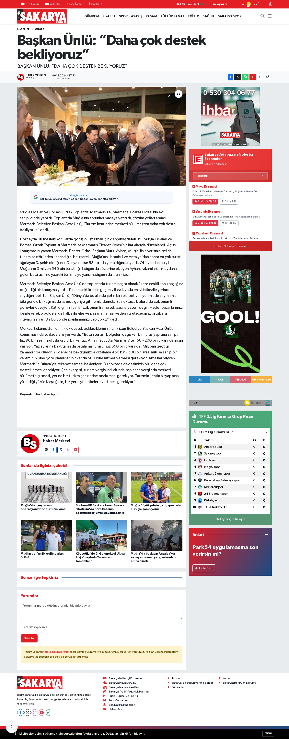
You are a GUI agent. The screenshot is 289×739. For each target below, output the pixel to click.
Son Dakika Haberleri (122, 704)
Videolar (55, 4)
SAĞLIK (208, 16)
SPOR (123, 16)
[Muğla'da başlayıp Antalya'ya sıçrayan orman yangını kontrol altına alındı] (156, 535)
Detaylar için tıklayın (230, 519)
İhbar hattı (95, 4)
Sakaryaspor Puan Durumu (239, 682)
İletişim (176, 678)
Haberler (23, 29)
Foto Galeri (31, 4)
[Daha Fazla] (252, 77)
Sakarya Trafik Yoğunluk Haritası (129, 691)
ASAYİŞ (136, 16)
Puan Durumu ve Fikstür (123, 695)
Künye (227, 678)
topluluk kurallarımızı (56, 651)
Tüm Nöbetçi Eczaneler (232, 246)
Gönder (29, 638)
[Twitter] (60, 450)
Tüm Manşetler (118, 700)
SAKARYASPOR (229, 16)
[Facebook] (53, 450)
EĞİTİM (193, 16)
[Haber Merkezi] (30, 443)
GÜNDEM (91, 16)
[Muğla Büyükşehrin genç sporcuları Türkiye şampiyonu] (156, 487)
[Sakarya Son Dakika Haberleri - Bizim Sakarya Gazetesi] (42, 16)
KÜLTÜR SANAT (172, 16)
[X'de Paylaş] (237, 77)
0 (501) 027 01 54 (207, 201)
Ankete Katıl (204, 568)
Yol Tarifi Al (230, 201)
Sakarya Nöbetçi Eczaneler (126, 678)
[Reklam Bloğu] (230, 116)
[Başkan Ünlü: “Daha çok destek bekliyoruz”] (101, 136)
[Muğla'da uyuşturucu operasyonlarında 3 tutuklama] (46, 487)
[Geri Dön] (12, 727)
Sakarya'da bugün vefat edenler (192, 682)
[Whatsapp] (49, 712)
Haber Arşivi (116, 709)
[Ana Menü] (270, 16)
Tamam (268, 733)
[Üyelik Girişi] (268, 4)
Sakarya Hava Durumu (122, 682)
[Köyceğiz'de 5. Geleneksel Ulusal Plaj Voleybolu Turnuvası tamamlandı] (101, 535)
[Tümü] (266, 534)
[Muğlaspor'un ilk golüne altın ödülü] (46, 535)
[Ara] (262, 16)
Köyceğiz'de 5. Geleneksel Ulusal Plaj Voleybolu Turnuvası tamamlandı (100, 557)
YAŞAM (151, 16)
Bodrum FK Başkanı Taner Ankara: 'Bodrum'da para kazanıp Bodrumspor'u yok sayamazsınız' (100, 509)
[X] (27, 712)
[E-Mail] (46, 450)
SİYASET (109, 16)
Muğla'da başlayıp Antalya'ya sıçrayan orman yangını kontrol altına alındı (153, 557)
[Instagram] (68, 450)
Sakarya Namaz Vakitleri (124, 687)
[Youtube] (75, 450)
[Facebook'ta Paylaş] (230, 77)
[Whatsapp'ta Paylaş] (245, 77)
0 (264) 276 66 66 (207, 223)
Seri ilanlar (178, 687)
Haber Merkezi (56, 441)
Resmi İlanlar (75, 4)
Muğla (39, 29)
